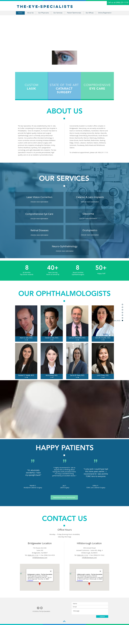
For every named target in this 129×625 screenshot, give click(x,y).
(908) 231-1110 (33, 555)
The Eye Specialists (45, 6)
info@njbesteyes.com (39, 558)
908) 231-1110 (83, 555)
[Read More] (26, 339)
